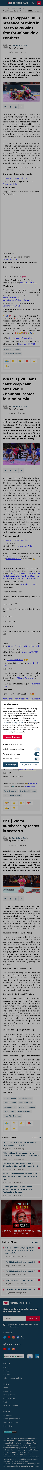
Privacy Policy (17, 723)
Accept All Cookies (12, 737)
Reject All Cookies (29, 765)
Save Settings (10, 765)
